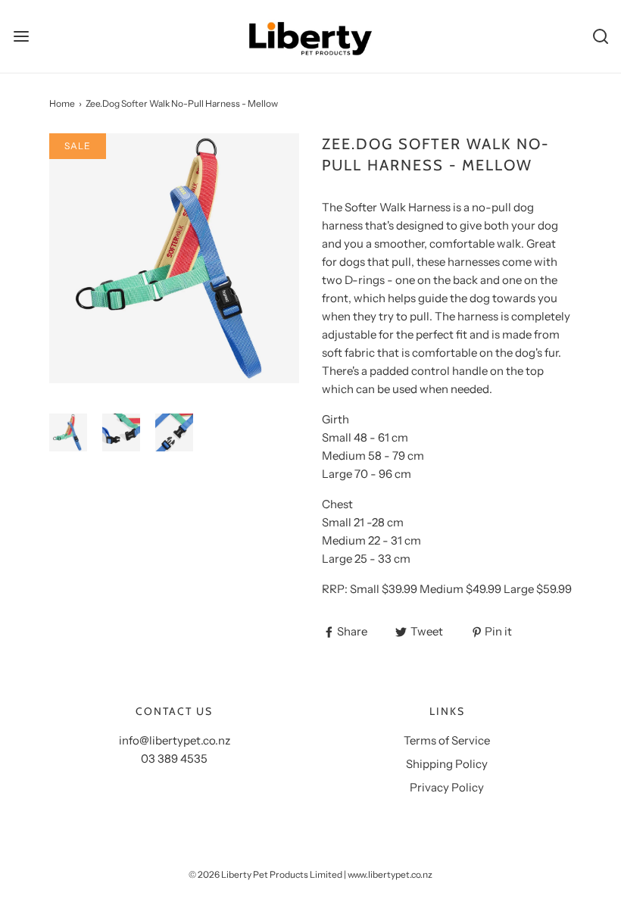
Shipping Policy (447, 764)
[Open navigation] (21, 36)
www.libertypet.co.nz (390, 874)
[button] (68, 432)
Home (62, 103)
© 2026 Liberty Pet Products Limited (265, 874)
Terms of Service (447, 740)
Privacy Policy (447, 787)
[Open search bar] (600, 36)
